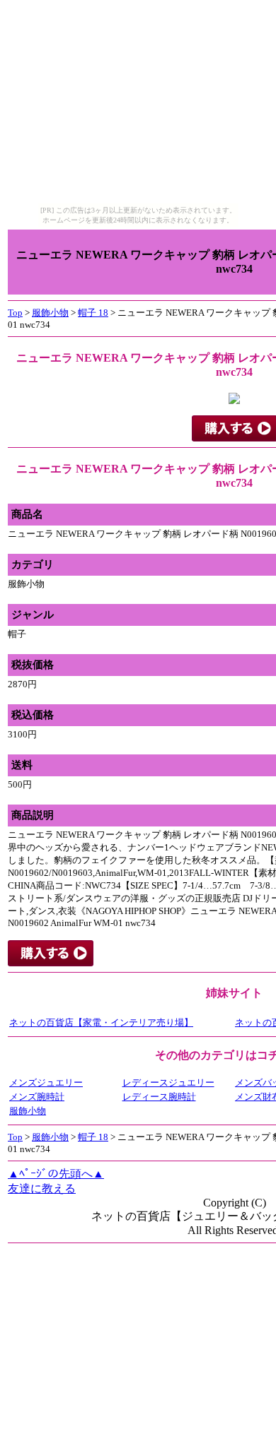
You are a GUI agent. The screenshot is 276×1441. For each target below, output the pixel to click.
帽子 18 (93, 312)
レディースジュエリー (168, 1082)
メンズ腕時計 (36, 1096)
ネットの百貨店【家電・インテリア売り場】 (101, 1022)
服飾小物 (50, 312)
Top (15, 312)
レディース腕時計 (159, 1096)
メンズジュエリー (46, 1082)
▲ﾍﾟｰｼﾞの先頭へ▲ (56, 1174)
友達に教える (42, 1188)
